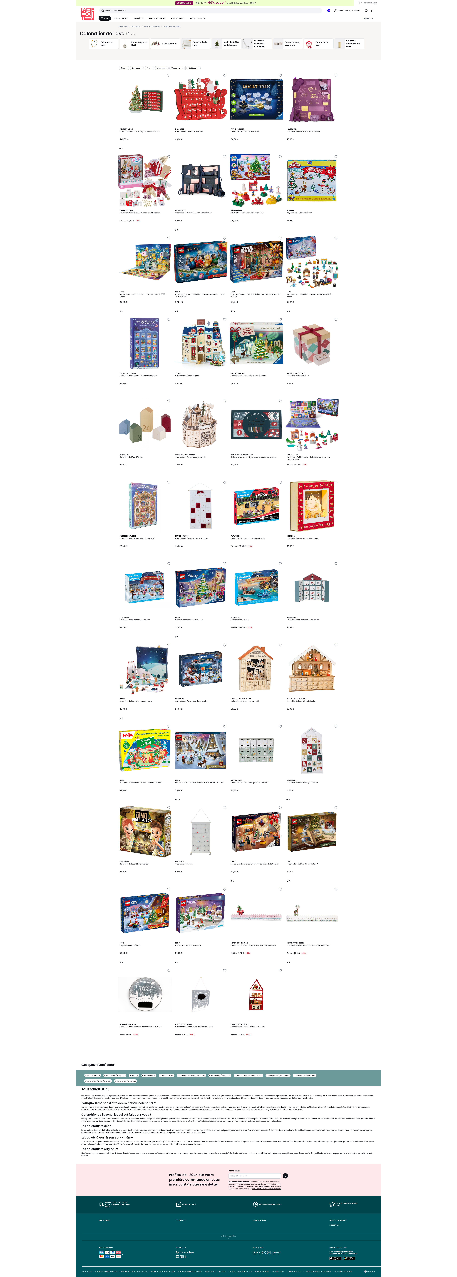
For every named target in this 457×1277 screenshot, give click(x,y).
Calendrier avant (167, 1075)
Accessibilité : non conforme (343, 1271)
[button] (373, 10)
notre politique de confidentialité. (266, 1189)
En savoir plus (352, 1254)
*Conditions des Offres (294, 1271)
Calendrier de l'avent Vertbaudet (191, 1075)
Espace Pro (368, 18)
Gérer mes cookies (278, 1271)
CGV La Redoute (87, 1271)
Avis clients (222, 1271)
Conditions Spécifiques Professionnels (190, 1271)
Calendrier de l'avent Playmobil (98, 1081)
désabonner (263, 1186)
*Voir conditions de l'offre (239, 1182)
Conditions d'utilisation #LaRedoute (241, 1271)
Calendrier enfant (92, 1075)
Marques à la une (197, 18)
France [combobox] (370, 1271)
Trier (123, 68)
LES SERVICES (180, 1220)
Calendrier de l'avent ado (219, 1075)
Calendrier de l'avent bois (114, 1075)
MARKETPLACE (334, 1225)
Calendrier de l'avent (172, 26)
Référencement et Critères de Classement (134, 1271)
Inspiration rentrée (157, 18)
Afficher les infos (228, 1236)
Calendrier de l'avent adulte (278, 1075)
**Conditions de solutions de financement (318, 1271)
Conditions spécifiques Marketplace (106, 1271)
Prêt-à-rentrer (121, 18)
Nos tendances (178, 18)
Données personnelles (262, 1271)
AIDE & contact (104, 1220)
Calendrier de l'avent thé (125, 1081)
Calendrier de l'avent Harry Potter (248, 1075)
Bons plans (138, 18)
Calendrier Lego (148, 1075)
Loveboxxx (134, 1075)
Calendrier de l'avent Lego (304, 1075)
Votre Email (234, 1170)
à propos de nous (259, 1220)
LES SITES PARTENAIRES (337, 1220)
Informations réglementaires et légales (162, 1271)
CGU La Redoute (210, 1271)
